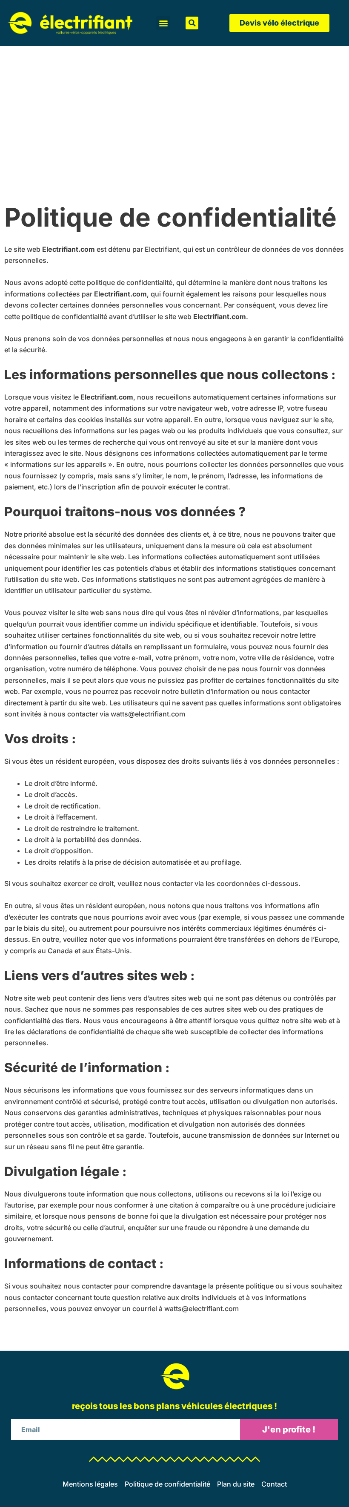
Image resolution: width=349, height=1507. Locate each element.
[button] (163, 23)
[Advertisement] (174, 110)
